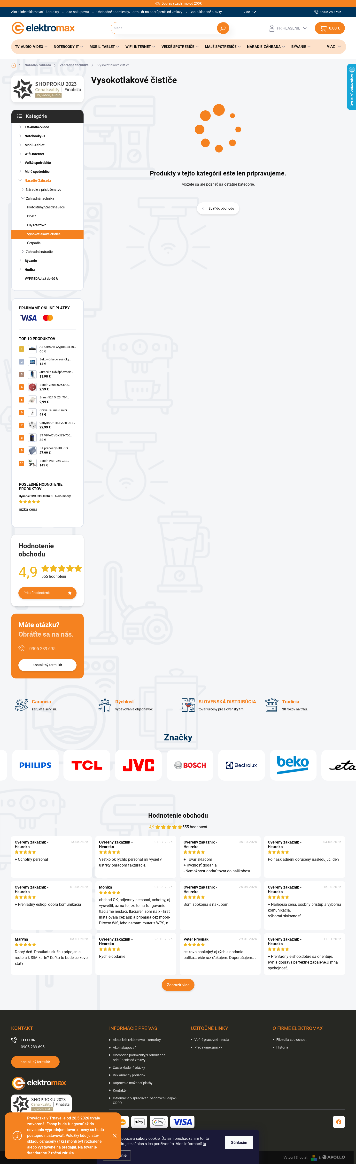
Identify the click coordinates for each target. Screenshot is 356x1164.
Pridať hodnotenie (36, 593)
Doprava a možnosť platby (133, 1083)
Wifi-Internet (34, 154)
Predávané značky (208, 1047)
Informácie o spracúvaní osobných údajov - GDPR (145, 1100)
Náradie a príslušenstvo (43, 189)
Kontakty (120, 1090)
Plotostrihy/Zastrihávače (46, 207)
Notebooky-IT (35, 136)
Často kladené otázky (206, 12)
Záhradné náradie (39, 252)
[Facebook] (339, 1122)
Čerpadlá (34, 243)
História (282, 1047)
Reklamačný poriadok (129, 1075)
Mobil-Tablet (35, 145)
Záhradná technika (40, 198)
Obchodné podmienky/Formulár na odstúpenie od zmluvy (139, 12)
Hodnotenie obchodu (178, 815)
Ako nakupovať (77, 12)
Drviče (31, 216)
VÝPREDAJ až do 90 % (41, 279)
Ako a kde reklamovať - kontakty (35, 12)
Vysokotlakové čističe (44, 234)
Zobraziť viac (178, 985)
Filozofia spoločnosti (291, 1040)
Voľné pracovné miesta (211, 1040)
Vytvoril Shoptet (296, 1157)
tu (204, 1143)
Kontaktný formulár (47, 665)
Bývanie (31, 261)
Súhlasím (239, 1142)
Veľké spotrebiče (38, 163)
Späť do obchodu (221, 208)
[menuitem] (30, 46)
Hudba (30, 270)
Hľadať (223, 28)
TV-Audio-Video (37, 127)
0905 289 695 (42, 648)
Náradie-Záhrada (38, 181)
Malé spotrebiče (37, 172)
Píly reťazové (36, 225)
